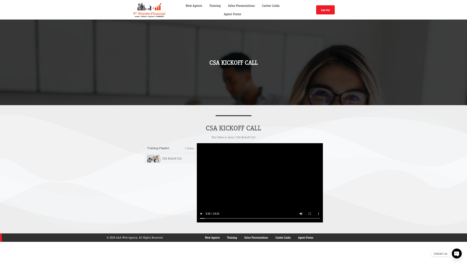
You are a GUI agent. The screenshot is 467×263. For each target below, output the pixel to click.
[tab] (170, 158)
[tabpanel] (260, 182)
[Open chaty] (457, 253)
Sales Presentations (241, 5)
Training (215, 5)
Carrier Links (270, 5)
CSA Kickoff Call (172, 158)
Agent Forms (232, 14)
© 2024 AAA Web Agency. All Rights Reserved (135, 237)
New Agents (194, 5)
